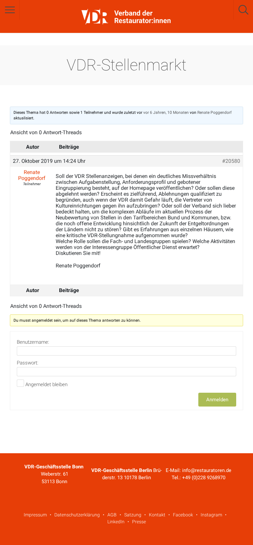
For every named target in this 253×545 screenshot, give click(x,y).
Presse (139, 521)
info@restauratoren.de (206, 470)
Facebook (183, 514)
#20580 (231, 161)
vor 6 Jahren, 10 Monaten (166, 112)
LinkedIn (116, 521)
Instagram (211, 514)
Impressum (35, 514)
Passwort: (27, 363)
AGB (112, 514)
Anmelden (217, 400)
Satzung (132, 514)
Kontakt (157, 514)
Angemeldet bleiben (46, 384)
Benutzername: (33, 342)
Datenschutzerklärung (77, 514)
